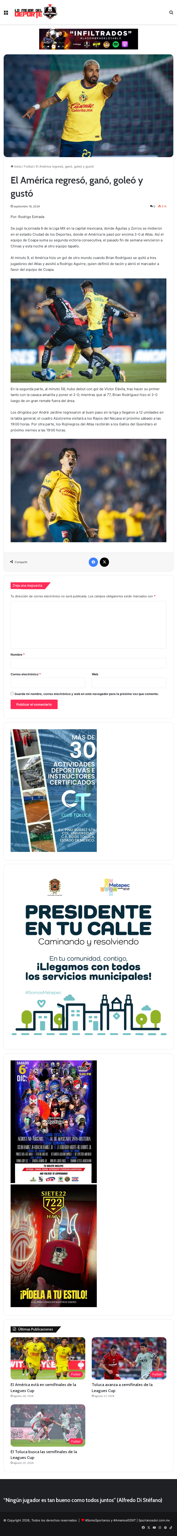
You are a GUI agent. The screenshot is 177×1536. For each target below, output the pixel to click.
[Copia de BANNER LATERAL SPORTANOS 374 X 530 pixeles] (54, 1306)
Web (95, 674)
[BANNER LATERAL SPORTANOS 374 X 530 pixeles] (54, 1182)
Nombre (18, 654)
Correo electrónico (26, 674)
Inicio (17, 166)
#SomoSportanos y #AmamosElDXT (110, 1520)
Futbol (28, 166)
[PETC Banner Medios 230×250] (88, 1040)
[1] (54, 851)
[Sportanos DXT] (36, 12)
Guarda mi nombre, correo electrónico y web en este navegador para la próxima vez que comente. (87, 694)
